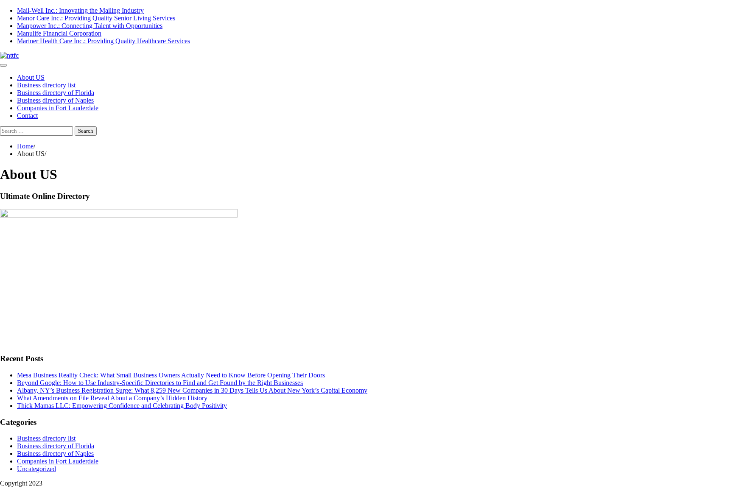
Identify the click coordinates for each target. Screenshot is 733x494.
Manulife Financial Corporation (59, 33)
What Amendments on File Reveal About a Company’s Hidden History (112, 398)
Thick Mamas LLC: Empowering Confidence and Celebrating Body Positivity (122, 405)
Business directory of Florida (55, 92)
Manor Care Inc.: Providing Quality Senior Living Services (96, 18)
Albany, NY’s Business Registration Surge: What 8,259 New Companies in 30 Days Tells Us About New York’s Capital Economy (192, 390)
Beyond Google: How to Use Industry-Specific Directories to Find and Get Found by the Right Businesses (160, 382)
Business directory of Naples (55, 100)
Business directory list (46, 85)
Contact (27, 115)
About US (31, 77)
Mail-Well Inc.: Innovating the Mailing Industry (80, 10)
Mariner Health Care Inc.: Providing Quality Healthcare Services (103, 41)
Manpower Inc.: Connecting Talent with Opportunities (89, 25)
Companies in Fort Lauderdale (57, 108)
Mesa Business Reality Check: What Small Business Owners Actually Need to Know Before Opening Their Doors (171, 375)
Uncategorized (36, 468)
